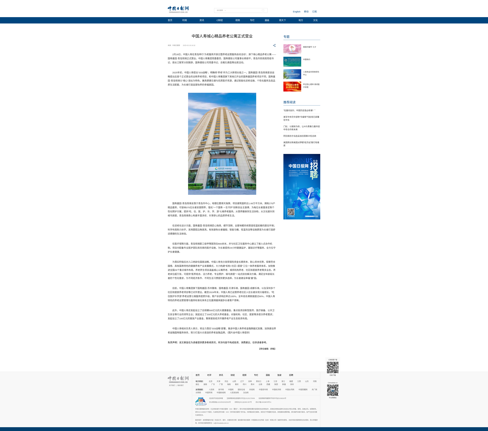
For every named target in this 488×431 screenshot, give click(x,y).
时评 (209, 375)
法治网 (245, 393)
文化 (315, 20)
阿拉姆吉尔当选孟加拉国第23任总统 (299, 136)
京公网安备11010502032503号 (220, 402)
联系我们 (181, 385)
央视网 (252, 389)
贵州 (252, 384)
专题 (286, 36)
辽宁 (242, 381)
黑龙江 (258, 381)
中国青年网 (263, 389)
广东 (213, 384)
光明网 (198, 393)
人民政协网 (234, 393)
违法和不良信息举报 (216, 398)
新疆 (284, 384)
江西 (299, 381)
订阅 (314, 11)
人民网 (211, 389)
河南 (315, 381)
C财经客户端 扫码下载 (332, 367)
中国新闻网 (221, 393)
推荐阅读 (289, 102)
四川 (244, 384)
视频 (237, 20)
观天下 (282, 20)
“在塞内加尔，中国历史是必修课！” (299, 110)
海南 (229, 384)
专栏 (252, 20)
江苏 (275, 381)
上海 (267, 381)
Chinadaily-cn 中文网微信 (333, 390)
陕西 (276, 384)
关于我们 (172, 385)
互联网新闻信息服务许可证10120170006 (241, 398)
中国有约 (306, 59)
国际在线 (241, 389)
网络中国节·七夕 (309, 47)
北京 (210, 381)
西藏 (268, 384)
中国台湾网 (289, 389)
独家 (279, 375)
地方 (301, 20)
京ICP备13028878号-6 (263, 402)
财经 (233, 375)
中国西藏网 (303, 389)
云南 (260, 384)
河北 (226, 381)
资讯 (202, 20)
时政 (184, 20)
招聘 (291, 375)
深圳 (292, 384)
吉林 (250, 381)
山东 (307, 381)
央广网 (314, 389)
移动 (306, 11)
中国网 (230, 389)
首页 (170, 20)
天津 (218, 381)
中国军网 (208, 393)
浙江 (283, 381)
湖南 (205, 384)
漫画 (267, 20)
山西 (234, 381)
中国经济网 (276, 389)
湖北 (197, 384)
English (296, 11)
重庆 (237, 384)
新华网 (221, 389)
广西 (221, 384)
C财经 (220, 20)
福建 (291, 381)
